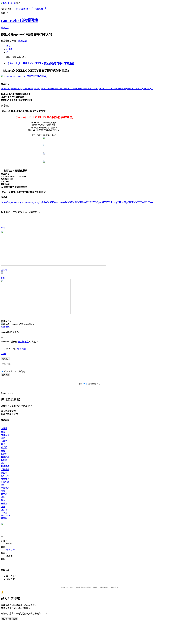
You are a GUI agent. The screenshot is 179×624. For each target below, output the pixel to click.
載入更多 (5, 359)
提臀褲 (4, 518)
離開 (15, 619)
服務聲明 (114, 587)
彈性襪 (4, 428)
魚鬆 (3, 278)
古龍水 (4, 503)
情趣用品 (5, 457)
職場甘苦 (22, 41)
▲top (3, 353)
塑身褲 (4, 513)
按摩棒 (4, 460)
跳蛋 (3, 463)
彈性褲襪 (5, 435)
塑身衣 (4, 270)
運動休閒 (21, 349)
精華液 (4, 494)
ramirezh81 (5, 327)
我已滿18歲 (6, 619)
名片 (8, 52)
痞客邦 (21, 342)
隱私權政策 (104, 587)
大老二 (4, 441)
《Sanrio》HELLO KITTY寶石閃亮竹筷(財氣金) (40, 63)
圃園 (3, 507)
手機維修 (5, 469)
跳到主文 (5, 28)
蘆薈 (3, 491)
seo (2, 485)
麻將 (3, 438)
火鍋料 (4, 454)
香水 (3, 500)
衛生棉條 (5, 476)
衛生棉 (4, 473)
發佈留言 (5, 375)
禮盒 (3, 444)
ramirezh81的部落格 (19, 20)
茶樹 (3, 497)
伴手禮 (4, 447)
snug (3, 227)
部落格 (9, 49)
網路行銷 (5, 482)
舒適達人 (5, 479)
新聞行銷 (5, 488)
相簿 (8, 46)
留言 (27, 342)
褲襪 (3, 432)
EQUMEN (5, 515)
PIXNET (70, 587)
